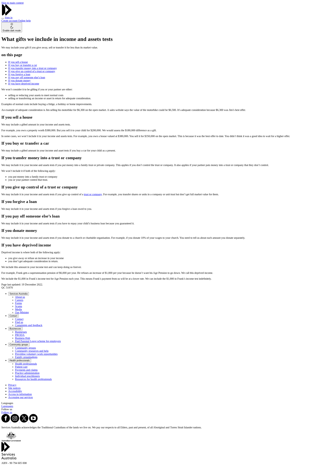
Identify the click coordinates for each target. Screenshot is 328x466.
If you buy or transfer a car (22, 65)
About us (20, 297)
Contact (13, 316)
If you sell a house (18, 62)
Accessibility (15, 391)
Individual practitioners (27, 376)
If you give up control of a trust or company (31, 71)
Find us (19, 322)
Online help (24, 20)
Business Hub (22, 338)
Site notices (14, 388)
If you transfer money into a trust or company (32, 68)
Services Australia (19, 293)
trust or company (93, 194)
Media (18, 309)
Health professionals (20, 360)
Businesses (15, 328)
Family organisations (26, 357)
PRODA (20, 335)
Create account (9, 20)
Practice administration (27, 373)
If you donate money (19, 80)
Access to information (20, 394)
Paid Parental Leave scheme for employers (38, 341)
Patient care (21, 366)
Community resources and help (32, 350)
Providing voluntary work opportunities (36, 354)
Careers (19, 300)
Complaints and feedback (28, 325)
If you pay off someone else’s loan (26, 77)
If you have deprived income (23, 83)
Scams (18, 306)
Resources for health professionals (33, 379)
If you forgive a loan (19, 74)
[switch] (11, 27)
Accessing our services (20, 397)
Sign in (8, 17)
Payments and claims (26, 369)
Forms (18, 303)
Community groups (19, 344)
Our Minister (22, 312)
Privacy (12, 385)
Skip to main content (12, 2)
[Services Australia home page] (6, 14)
